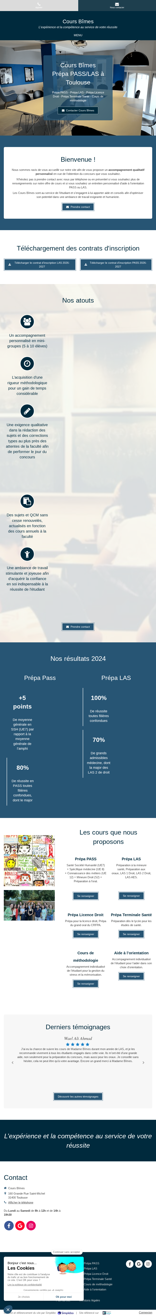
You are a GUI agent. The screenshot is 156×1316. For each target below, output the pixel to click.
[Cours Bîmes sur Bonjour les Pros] (107, 1313)
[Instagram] (31, 1225)
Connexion (145, 1312)
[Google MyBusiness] (20, 1225)
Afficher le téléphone (20, 1202)
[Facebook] (9, 1225)
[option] (78, 1049)
